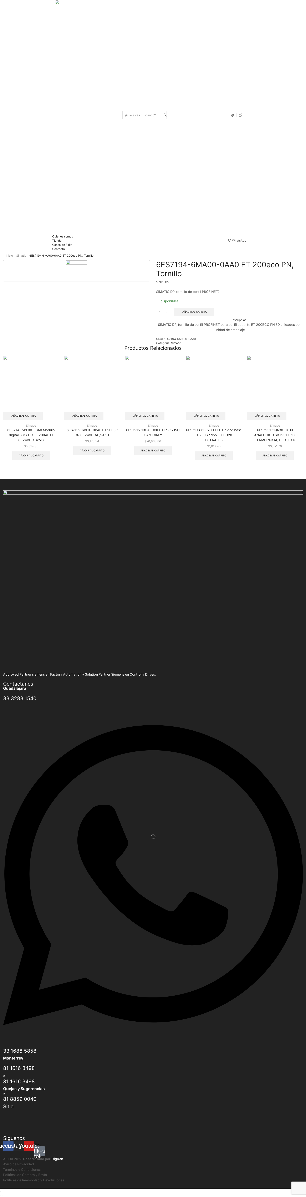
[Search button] (165, 115)
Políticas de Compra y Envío (25, 1175)
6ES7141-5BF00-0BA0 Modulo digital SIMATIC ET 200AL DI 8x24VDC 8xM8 (31, 435)
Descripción (238, 320)
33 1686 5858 (19, 1051)
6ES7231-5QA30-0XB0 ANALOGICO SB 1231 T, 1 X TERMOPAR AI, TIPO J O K (275, 435)
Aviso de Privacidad (18, 1164)
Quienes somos (62, 236)
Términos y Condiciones (22, 1170)
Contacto (58, 249)
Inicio (9, 255)
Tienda (57, 240)
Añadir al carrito (194, 311)
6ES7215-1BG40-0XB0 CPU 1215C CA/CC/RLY (153, 432)
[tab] (229, 320)
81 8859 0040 (19, 1099)
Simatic (21, 255)
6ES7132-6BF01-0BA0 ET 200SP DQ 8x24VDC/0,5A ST (92, 432)
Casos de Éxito (62, 244)
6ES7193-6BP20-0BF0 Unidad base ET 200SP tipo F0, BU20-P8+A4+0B (214, 435)
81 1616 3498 (19, 1068)
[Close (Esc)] (0, 1191)
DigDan (57, 1159)
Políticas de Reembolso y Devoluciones (33, 1180)
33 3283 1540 (19, 698)
